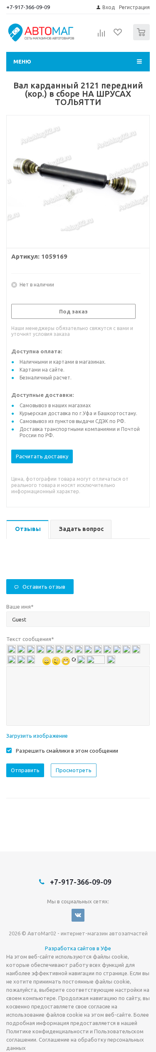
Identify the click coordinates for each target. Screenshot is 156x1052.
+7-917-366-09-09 (28, 7)
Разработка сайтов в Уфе (78, 948)
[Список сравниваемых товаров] (101, 35)
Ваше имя (20, 606)
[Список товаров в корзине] (142, 38)
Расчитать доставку (42, 456)
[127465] (78, 180)
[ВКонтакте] (78, 915)
